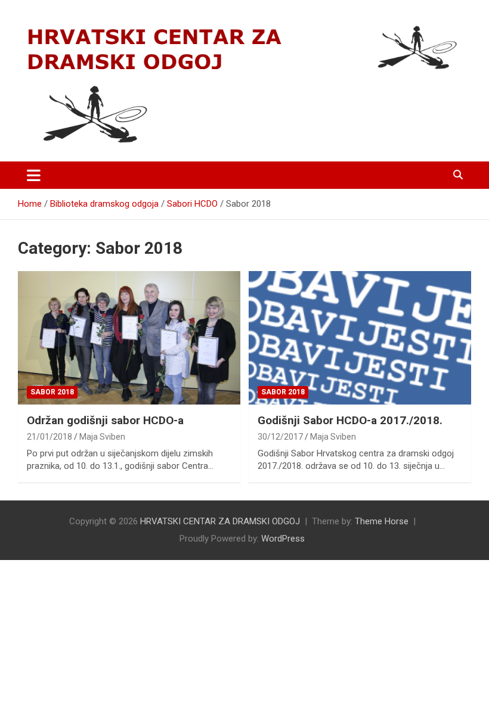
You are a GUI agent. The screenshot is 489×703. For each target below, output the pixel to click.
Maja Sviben (102, 436)
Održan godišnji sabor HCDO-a (105, 420)
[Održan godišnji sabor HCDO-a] (129, 338)
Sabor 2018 (52, 392)
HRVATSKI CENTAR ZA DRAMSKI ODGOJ (220, 521)
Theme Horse (381, 521)
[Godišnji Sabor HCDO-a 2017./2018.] (360, 338)
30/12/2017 (280, 436)
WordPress (283, 538)
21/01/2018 (49, 436)
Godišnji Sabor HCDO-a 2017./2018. (350, 420)
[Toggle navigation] (33, 175)
